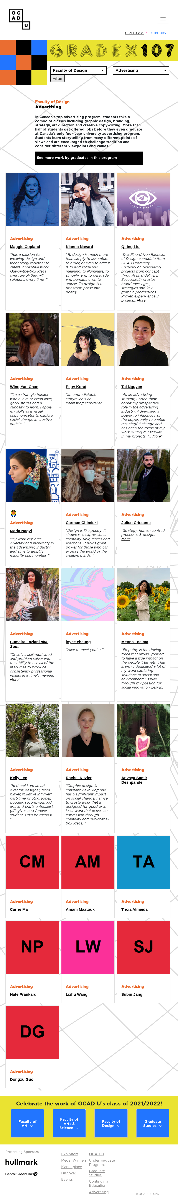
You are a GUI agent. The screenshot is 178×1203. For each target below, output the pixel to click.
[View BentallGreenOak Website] (21, 1173)
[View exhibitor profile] (32, 199)
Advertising (48, 107)
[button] (102, 70)
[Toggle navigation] (163, 19)
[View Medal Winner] (13, 513)
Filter (58, 78)
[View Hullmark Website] (21, 1161)
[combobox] (75, 70)
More (141, 300)
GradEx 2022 (134, 33)
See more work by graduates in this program (77, 157)
